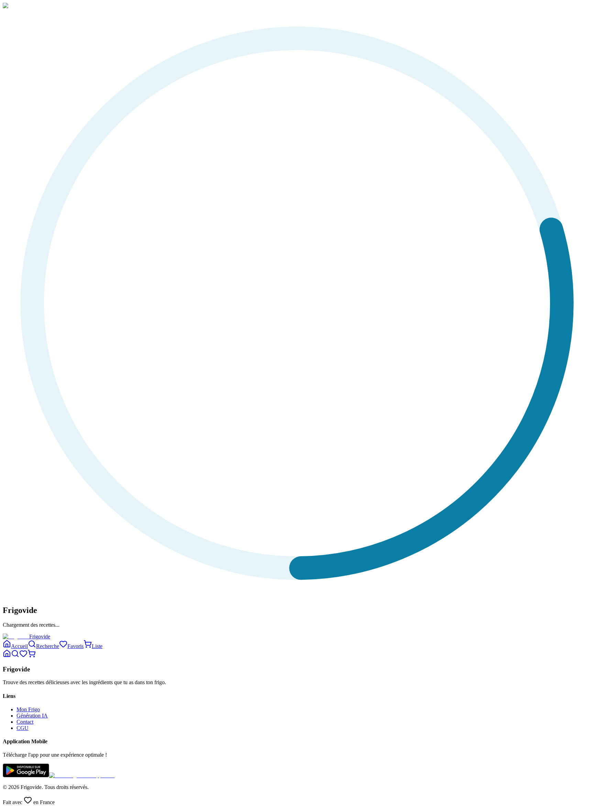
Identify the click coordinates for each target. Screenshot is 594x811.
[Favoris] (23, 656)
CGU (22, 728)
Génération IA (32, 716)
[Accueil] (7, 656)
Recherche (47, 646)
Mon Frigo (28, 709)
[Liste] (32, 656)
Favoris (75, 646)
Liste (97, 646)
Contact (24, 722)
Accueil (19, 646)
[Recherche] (15, 656)
